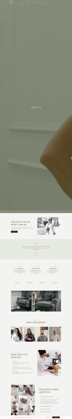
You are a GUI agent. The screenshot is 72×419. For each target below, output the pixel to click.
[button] (50, 397)
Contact (48, 1)
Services (33, 1)
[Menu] (62, 1)
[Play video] (36, 301)
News (43, 1)
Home (23, 1)
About (28, 1)
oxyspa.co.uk (43, 400)
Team (39, 1)
